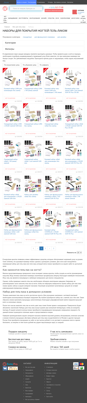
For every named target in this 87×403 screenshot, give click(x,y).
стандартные (27, 37)
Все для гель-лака (30, 367)
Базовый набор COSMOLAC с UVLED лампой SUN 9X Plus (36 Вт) (53, 231)
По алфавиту (44, 65)
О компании (41, 2)
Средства (28, 382)
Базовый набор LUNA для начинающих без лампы (13, 89)
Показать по (71, 252)
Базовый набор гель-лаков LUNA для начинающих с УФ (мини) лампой (53, 90)
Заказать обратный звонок (54, 10)
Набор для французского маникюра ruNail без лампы (33, 231)
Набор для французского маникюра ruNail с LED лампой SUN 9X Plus (54, 196)
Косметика (28, 388)
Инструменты (29, 373)
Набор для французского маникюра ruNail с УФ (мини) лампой (74, 196)
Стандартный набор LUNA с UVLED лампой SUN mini (13, 125)
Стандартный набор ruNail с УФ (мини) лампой (11, 161)
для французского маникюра (44, 37)
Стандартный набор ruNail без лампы (51, 125)
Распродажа (32, 2)
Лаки (26, 385)
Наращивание (29, 370)
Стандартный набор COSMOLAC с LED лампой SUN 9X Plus (74, 231)
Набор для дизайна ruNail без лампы (31, 195)
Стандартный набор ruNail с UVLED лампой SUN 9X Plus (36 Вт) (74, 125)
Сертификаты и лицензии (53, 385)
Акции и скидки (22, 2)
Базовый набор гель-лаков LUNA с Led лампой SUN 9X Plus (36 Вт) (74, 90)
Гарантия (48, 379)
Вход (73, 7)
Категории (10, 42)
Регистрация (80, 7)
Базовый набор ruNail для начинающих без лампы (52, 161)
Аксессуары (28, 396)
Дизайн (27, 379)
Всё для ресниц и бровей (32, 399)
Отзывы (50, 2)
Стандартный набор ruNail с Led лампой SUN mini (32, 161)
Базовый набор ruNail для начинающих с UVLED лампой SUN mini (13, 196)
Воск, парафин (29, 390)
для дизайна (61, 37)
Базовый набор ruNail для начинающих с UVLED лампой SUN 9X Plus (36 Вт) (74, 161)
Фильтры (9, 49)
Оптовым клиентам (51, 370)
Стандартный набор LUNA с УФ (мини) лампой (33, 89)
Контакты (70, 2)
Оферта (48, 382)
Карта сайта (49, 396)
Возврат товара (50, 376)
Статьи (48, 390)
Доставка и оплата (60, 2)
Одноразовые (29, 393)
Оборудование (29, 376)
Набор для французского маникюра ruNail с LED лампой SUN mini (13, 231)
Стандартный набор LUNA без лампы (33, 125)
